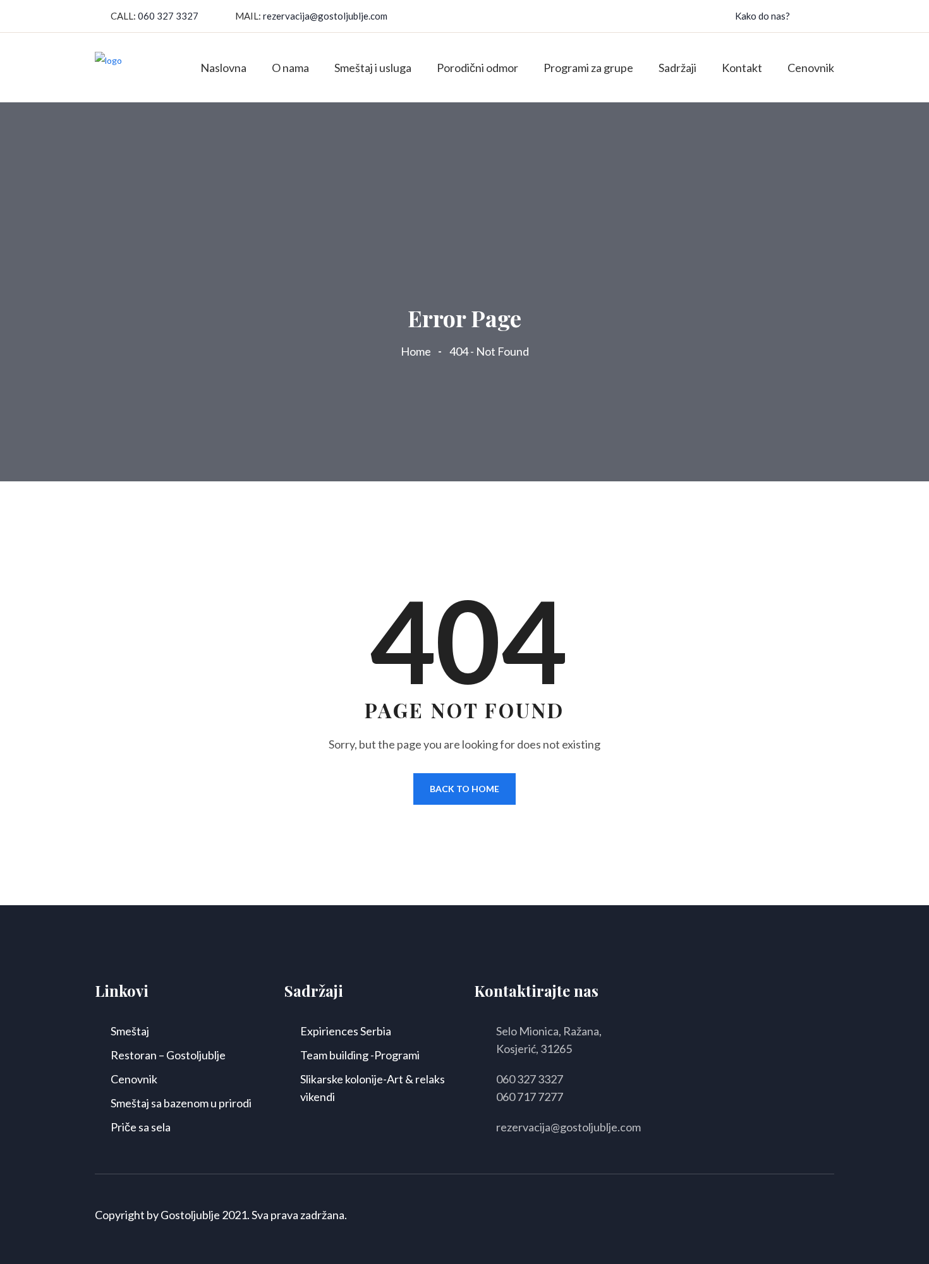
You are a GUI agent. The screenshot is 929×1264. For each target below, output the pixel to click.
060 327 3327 (168, 15)
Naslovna (223, 67)
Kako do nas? (762, 15)
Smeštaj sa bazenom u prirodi (181, 1103)
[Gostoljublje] (108, 66)
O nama (290, 67)
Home (418, 351)
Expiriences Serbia (345, 1031)
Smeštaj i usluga (372, 67)
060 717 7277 (529, 1097)
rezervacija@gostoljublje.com (325, 15)
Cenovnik (810, 67)
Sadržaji (677, 67)
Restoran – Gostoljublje (168, 1055)
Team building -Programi (360, 1055)
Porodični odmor (477, 67)
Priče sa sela (141, 1127)
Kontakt (742, 67)
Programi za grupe (588, 67)
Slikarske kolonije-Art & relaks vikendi (372, 1088)
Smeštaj (130, 1031)
